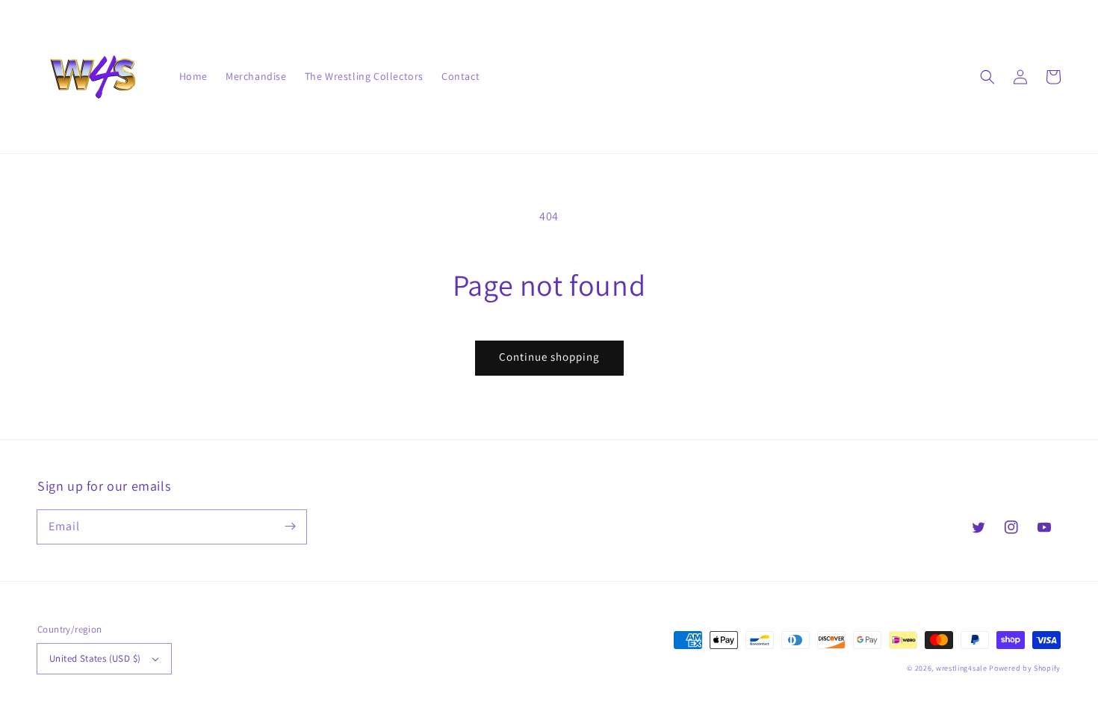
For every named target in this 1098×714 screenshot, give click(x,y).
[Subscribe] (289, 526)
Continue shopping (549, 357)
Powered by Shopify (1025, 668)
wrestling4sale (961, 668)
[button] (987, 76)
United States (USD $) (94, 658)
